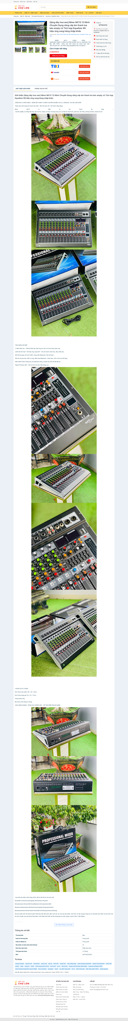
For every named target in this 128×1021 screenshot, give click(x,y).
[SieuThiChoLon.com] (21, 7)
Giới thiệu (29, 1)
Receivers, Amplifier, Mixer (53, 16)
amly (21, 966)
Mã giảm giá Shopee (62, 1009)
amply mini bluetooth (98, 963)
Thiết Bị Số (79, 13)
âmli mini (56, 963)
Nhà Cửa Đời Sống (58, 13)
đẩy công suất (80, 969)
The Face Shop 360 (32, 1016)
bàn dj (50, 963)
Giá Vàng (41, 1016)
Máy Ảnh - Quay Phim (79, 999)
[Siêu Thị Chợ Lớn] (22, 983)
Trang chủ (16, 1)
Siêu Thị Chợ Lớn (73, 1019)
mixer (56, 969)
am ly (73, 969)
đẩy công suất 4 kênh (92, 969)
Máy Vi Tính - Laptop (79, 997)
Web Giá (47, 1016)
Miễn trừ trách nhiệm (62, 992)
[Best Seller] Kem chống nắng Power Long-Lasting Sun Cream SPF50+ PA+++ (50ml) (44, 972)
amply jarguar (104, 969)
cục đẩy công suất (64, 969)
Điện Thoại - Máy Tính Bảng (81, 992)
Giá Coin (52, 1016)
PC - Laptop (89, 13)
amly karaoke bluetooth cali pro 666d (26, 969)
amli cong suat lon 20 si (42, 966)
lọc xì (58, 966)
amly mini (108, 963)
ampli (32, 966)
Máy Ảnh (99, 13)
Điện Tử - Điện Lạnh (31, 13)
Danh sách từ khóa (61, 1001)
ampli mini (63, 963)
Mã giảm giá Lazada (62, 1006)
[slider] (18, 50)
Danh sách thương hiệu (62, 997)
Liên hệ (35, 1)
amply (17, 966)
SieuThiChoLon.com (61, 1019)
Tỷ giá (24, 1016)
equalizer (50, 969)
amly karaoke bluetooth (84, 963)
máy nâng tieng (71, 963)
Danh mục (23, 1)
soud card (44, 963)
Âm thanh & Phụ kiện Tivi (38, 16)
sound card (28, 963)
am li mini (53, 966)
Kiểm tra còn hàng (58, 56)
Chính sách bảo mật (61, 987)
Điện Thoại (69, 13)
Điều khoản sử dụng (61, 989)
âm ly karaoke (42, 969)
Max (58, 34)
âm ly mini (64, 966)
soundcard (36, 963)
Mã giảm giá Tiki (60, 1004)
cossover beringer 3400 (95, 966)
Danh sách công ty (61, 999)
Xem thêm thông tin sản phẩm (64, 924)
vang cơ (27, 966)
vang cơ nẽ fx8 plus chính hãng (78, 966)
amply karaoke (19, 963)
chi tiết (41, 88)
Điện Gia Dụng (44, 13)
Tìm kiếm (92, 7)
